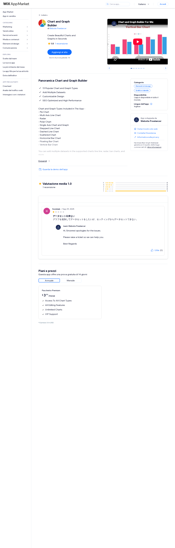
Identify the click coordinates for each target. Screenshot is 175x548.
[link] (15, 12)
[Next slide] (166, 68)
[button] (151, 104)
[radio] (49, 280)
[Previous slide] (109, 68)
